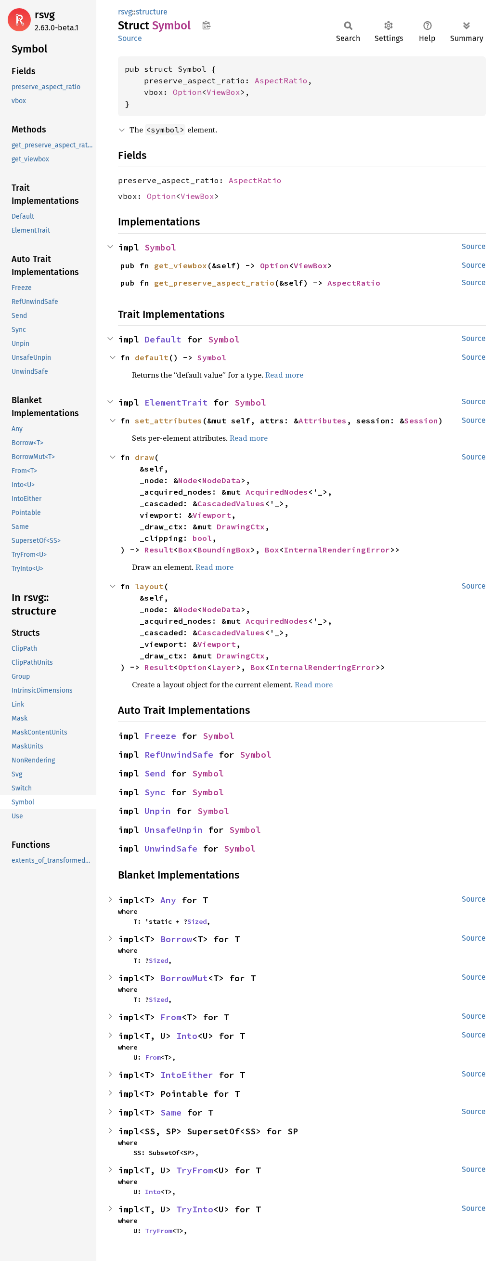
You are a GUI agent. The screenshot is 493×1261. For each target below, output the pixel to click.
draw (144, 457)
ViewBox (223, 92)
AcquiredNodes (277, 492)
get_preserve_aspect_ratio (214, 283)
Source (130, 38)
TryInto (194, 1209)
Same (171, 1112)
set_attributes (168, 420)
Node (187, 480)
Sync (155, 792)
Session (421, 420)
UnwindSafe (170, 848)
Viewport (212, 515)
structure (152, 11)
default (152, 357)
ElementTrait (176, 402)
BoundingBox (223, 549)
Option (187, 92)
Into (186, 1035)
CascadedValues (231, 503)
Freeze (160, 735)
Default (163, 339)
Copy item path (206, 25)
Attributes (322, 420)
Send (155, 773)
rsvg (45, 14)
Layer (224, 667)
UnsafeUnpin (173, 829)
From (171, 1017)
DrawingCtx (241, 526)
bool (202, 538)
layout (149, 586)
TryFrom (194, 1170)
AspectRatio (281, 80)
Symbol (160, 247)
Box (185, 549)
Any (168, 900)
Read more (284, 374)
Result (158, 549)
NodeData (221, 480)
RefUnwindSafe (178, 754)
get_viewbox (180, 265)
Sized (197, 921)
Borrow (176, 939)
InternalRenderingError (337, 549)
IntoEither (186, 1074)
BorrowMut (184, 978)
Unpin (157, 810)
